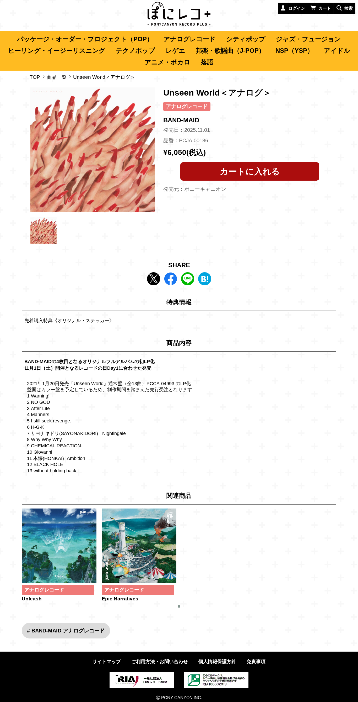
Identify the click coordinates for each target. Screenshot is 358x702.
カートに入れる (250, 171)
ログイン (296, 8)
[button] (179, 606)
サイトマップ (107, 661)
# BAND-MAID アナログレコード (66, 630)
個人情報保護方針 (217, 661)
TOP (35, 77)
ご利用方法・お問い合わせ (159, 661)
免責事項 (256, 661)
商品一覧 (57, 77)
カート (324, 8)
